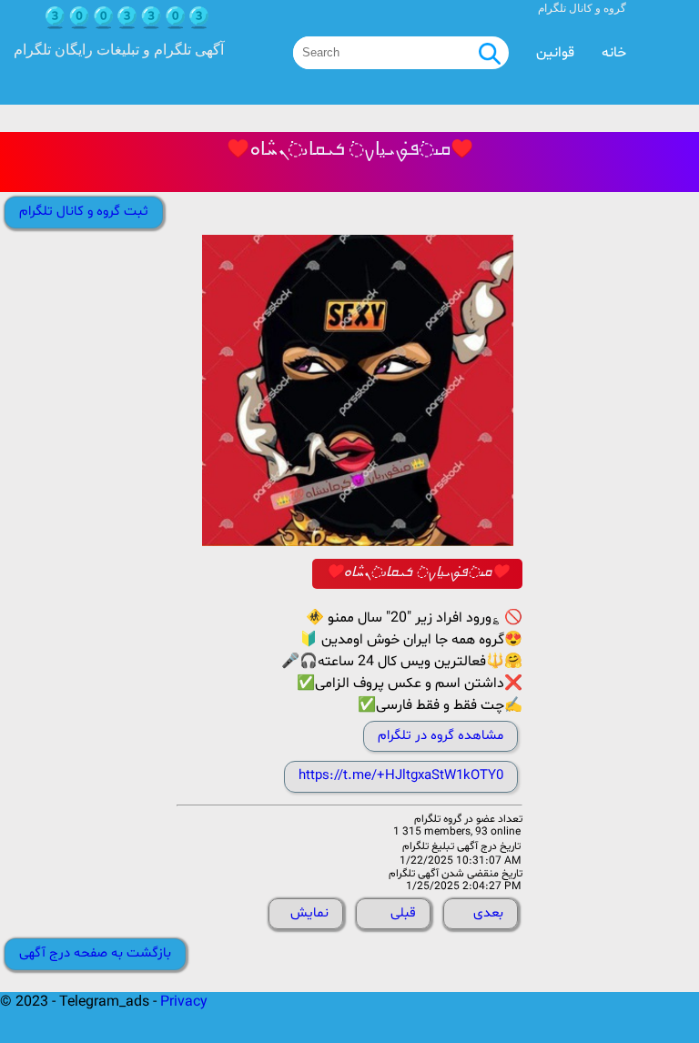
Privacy (184, 1002)
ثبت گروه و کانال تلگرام (83, 211)
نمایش (309, 913)
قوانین (555, 53)
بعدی (488, 913)
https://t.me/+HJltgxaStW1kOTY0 (401, 775)
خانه (614, 53)
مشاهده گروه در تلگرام (440, 735)
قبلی (403, 913)
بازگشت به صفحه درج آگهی (95, 953)
